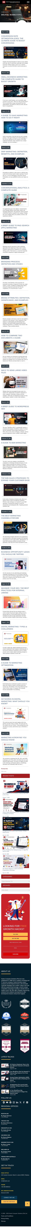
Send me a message (9, 1201)
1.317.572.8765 (4, 1131)
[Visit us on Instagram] (14, 1102)
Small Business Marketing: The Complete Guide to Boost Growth (14, 79)
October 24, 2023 (6, 547)
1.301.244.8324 (4, 1145)
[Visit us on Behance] (4, 1102)
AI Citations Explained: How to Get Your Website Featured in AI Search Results (19, 1066)
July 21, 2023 (5, 658)
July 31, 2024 (5, 257)
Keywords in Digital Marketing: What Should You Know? (15, 701)
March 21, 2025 (5, 147)
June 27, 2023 (5, 733)
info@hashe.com (5, 1181)
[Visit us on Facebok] (24, 1102)
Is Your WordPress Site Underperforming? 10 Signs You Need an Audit (18, 1092)
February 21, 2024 (6, 438)
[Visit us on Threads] (27, 1102)
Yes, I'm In (15, 934)
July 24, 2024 (5, 293)
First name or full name (16, 942)
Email (15, 947)
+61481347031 (4, 1160)
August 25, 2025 (6, 111)
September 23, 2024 (6, 183)
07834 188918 (4, 1152)
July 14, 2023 (5, 694)
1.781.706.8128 (4, 1117)
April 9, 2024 (5, 366)
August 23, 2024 (6, 221)
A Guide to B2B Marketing (13, 443)
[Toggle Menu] (28, 2)
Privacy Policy (5, 1218)
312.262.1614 (4, 1124)
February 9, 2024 (6, 473)
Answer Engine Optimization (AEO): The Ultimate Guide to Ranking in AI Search (19, 1079)
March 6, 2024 (5, 402)
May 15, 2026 (5, 32)
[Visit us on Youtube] (7, 1102)
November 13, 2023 (6, 511)
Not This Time (15, 938)
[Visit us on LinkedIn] (17, 1102)
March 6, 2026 (5, 72)
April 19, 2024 (5, 331)
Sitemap (3, 1221)
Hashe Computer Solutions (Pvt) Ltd (18, 1213)
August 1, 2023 (5, 622)
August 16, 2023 (6, 584)
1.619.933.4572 (4, 1138)
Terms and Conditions (7, 1216)
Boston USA (5, 1113)
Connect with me (9, 1197)
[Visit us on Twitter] (20, 1102)
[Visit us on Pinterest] (10, 1102)
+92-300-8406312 (5, 1186)
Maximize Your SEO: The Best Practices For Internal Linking (15, 590)
